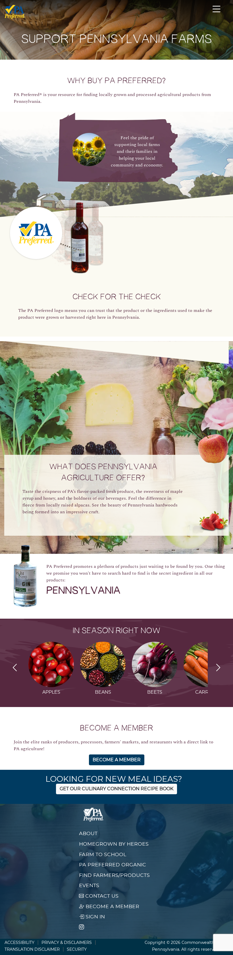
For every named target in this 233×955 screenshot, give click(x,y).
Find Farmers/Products (114, 875)
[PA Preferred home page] (15, 11)
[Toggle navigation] (216, 12)
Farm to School (102, 854)
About (88, 833)
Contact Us (101, 896)
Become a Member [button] (117, 759)
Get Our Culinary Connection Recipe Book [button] (116, 788)
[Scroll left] (15, 668)
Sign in (94, 916)
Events (89, 885)
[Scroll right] (218, 668)
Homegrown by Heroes (114, 844)
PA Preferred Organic (112, 865)
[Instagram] (81, 927)
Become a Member (111, 906)
